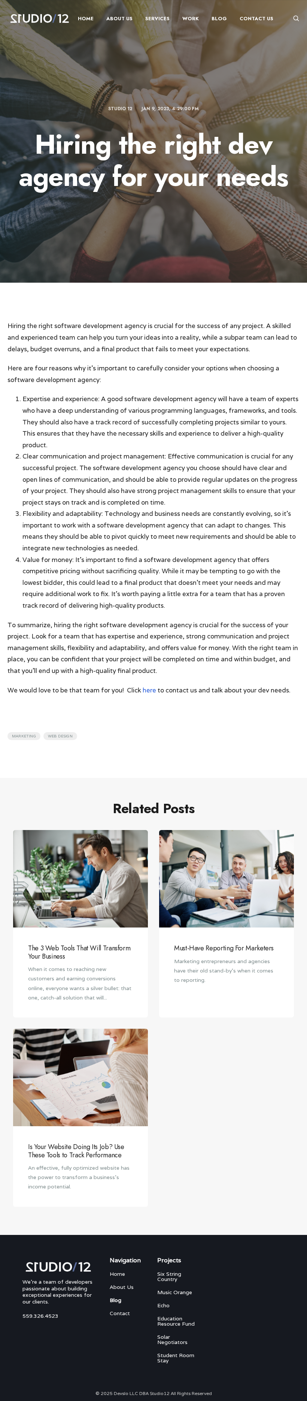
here (149, 690)
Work (190, 18)
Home (86, 18)
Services (157, 18)
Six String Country (169, 1277)
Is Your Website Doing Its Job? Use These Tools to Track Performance (76, 1151)
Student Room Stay (175, 1358)
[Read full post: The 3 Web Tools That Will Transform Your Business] (80, 879)
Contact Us (256, 18)
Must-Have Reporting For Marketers (224, 948)
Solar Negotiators (172, 1340)
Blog (219, 18)
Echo (163, 1305)
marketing (24, 736)
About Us (119, 18)
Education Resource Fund (176, 1321)
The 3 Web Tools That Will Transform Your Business (79, 952)
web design (60, 736)
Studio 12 (121, 108)
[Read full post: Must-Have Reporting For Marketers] (226, 879)
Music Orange (174, 1292)
